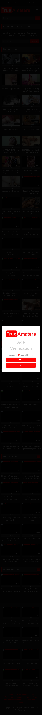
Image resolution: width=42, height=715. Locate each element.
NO (21, 365)
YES (21, 360)
